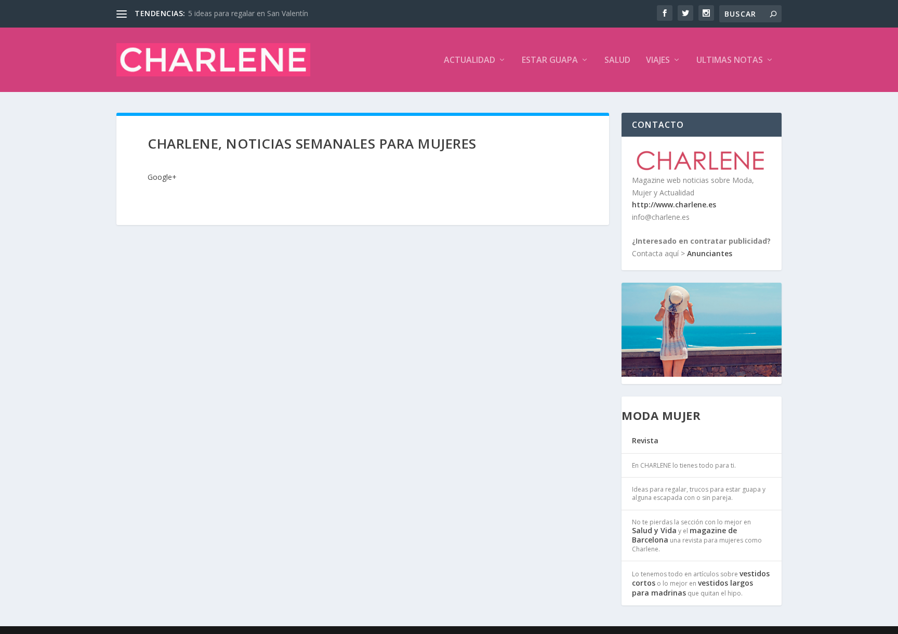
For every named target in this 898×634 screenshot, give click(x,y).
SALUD (617, 60)
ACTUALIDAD (469, 60)
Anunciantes (709, 253)
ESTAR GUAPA (550, 60)
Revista (645, 440)
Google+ (162, 177)
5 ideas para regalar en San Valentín (248, 13)
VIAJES (658, 60)
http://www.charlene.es (674, 204)
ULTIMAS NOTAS (729, 60)
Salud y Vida (654, 530)
